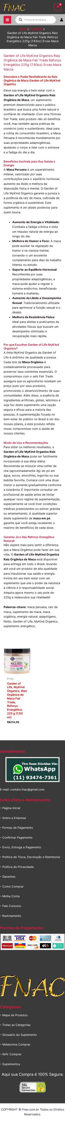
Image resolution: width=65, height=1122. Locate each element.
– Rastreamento (10, 916)
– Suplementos (10, 1064)
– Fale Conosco (10, 906)
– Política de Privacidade (17, 867)
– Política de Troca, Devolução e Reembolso (30, 857)
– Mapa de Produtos (14, 1015)
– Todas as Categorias (15, 1025)
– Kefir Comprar (10, 1054)
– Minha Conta (10, 896)
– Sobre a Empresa (13, 818)
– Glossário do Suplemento (18, 1035)
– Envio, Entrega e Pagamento (20, 847)
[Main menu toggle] (7, 19)
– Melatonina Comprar (15, 1044)
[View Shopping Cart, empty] (57, 7)
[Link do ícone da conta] (61, 19)
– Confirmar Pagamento (16, 837)
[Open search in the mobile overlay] (35, 19)
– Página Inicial (10, 808)
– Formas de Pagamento (16, 827)
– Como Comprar (12, 886)
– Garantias (7, 876)
